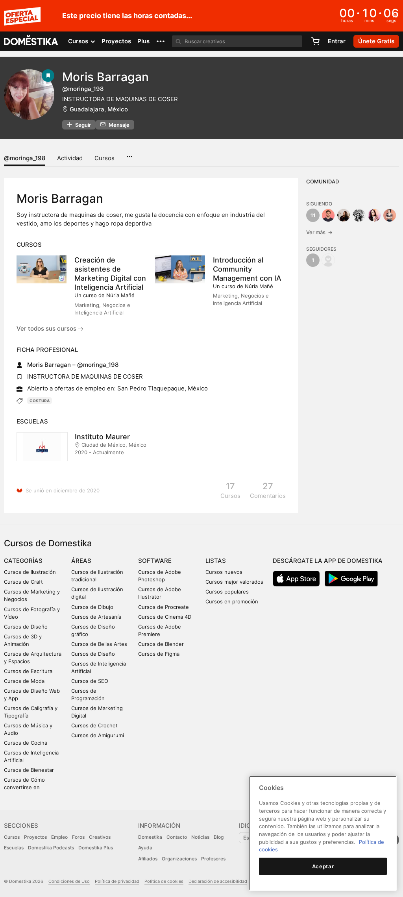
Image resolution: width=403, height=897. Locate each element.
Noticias (200, 837)
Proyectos (116, 41)
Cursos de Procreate (163, 607)
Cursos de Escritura (28, 671)
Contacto (176, 837)
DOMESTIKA (31, 41)
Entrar (337, 41)
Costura (40, 400)
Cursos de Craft (23, 582)
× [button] (395, 15)
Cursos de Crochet (94, 725)
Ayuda (145, 848)
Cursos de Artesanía (96, 617)
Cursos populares (227, 591)
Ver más (319, 232)
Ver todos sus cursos (47, 328)
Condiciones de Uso (69, 881)
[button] (160, 41)
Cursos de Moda (24, 681)
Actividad (70, 158)
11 (313, 215)
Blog (219, 837)
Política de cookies (163, 881)
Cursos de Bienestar (29, 770)
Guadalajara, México (99, 109)
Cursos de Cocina (25, 743)
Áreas (81, 560)
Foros (78, 837)
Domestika (150, 837)
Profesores (213, 859)
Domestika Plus (95, 848)
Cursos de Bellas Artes (99, 644)
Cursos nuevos (223, 572)
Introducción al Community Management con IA (247, 269)
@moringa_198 (24, 158)
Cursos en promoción (231, 601)
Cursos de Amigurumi (97, 735)
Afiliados (147, 859)
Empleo (59, 837)
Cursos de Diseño (26, 626)
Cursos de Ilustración (30, 572)
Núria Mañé (120, 295)
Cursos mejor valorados (234, 582)
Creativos (100, 837)
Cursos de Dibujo (92, 607)
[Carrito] (315, 41)
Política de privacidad (117, 881)
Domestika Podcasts (51, 848)
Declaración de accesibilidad (218, 881)
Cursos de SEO (89, 681)
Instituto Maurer (102, 437)
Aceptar (323, 866)
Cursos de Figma (158, 654)
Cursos (104, 158)
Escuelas (14, 848)
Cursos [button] (79, 41)
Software (155, 560)
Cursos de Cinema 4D (164, 617)
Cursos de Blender (161, 644)
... (129, 154)
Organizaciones (179, 859)
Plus (143, 41)
